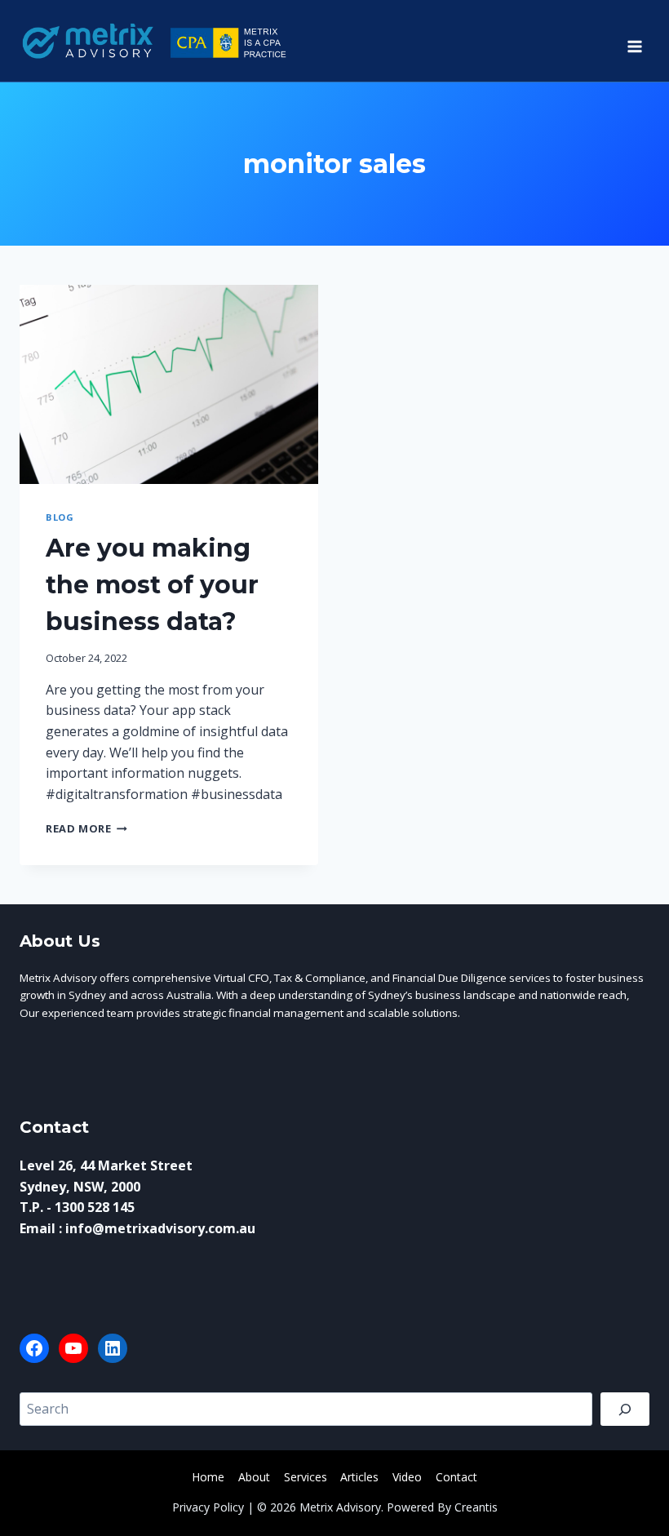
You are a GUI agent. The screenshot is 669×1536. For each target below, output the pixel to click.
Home (208, 1477)
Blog (59, 517)
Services (305, 1477)
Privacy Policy (208, 1507)
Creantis (476, 1507)
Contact (456, 1477)
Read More (86, 828)
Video (407, 1477)
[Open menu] (634, 41)
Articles (359, 1477)
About (254, 1477)
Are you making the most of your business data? (152, 585)
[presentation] (169, 384)
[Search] (624, 1408)
